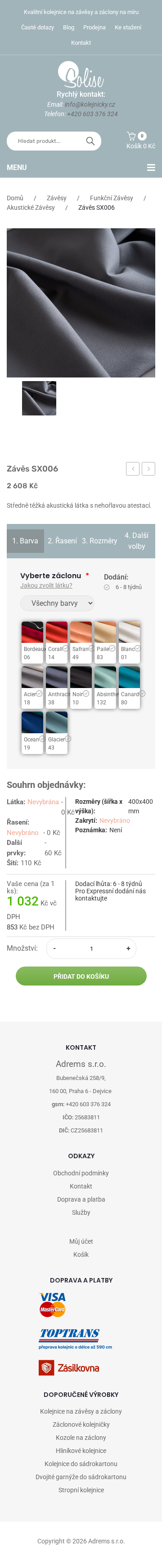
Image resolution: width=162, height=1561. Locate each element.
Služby (81, 1212)
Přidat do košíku (81, 976)
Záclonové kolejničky (81, 1424)
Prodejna (94, 27)
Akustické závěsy (31, 207)
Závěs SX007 (148, 470)
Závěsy (57, 198)
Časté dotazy (37, 27)
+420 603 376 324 (92, 114)
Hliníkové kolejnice (81, 1450)
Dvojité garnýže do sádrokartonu (81, 1477)
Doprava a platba (81, 1199)
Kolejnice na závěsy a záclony (81, 1411)
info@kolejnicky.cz (90, 104)
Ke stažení (128, 27)
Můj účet (81, 1241)
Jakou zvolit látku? (46, 585)
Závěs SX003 (133, 470)
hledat (90, 141)
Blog (68, 27)
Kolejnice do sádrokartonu (81, 1463)
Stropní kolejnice (81, 1490)
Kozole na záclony (81, 1437)
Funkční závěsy (111, 198)
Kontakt (81, 43)
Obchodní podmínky (81, 1173)
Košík (81, 1254)
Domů (15, 198)
